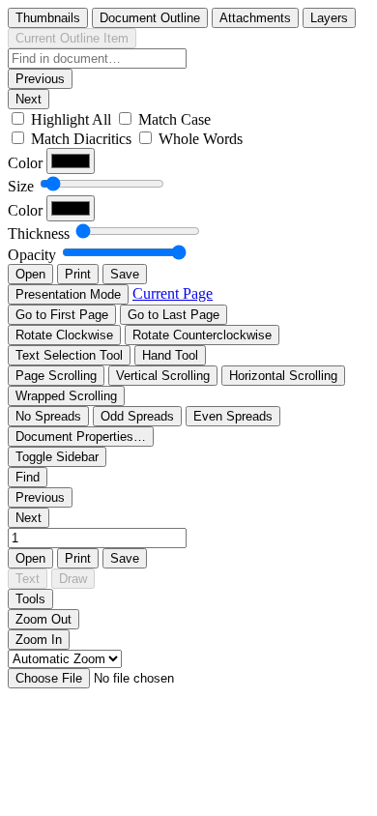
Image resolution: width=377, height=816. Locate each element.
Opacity (32, 255)
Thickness (39, 233)
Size (21, 186)
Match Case (174, 119)
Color (25, 163)
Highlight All (71, 119)
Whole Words (201, 139)
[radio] (48, 18)
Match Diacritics (81, 139)
